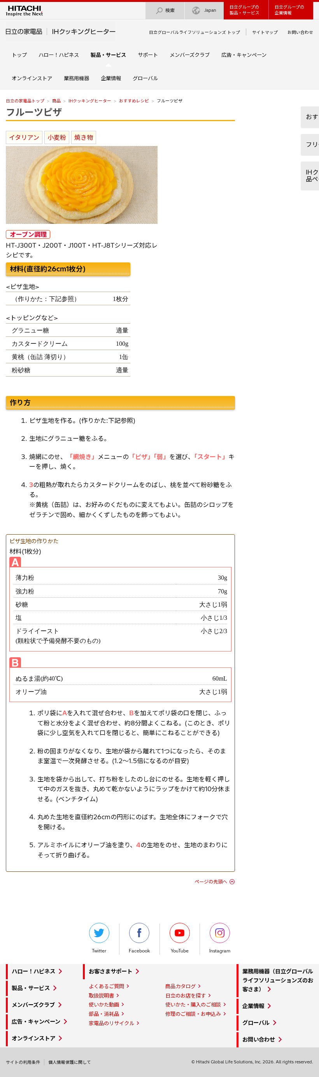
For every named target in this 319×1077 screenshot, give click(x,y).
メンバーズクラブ (190, 55)
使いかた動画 (104, 1004)
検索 (170, 10)
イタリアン (24, 137)
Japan (210, 10)
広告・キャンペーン (243, 55)
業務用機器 (76, 78)
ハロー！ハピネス (59, 55)
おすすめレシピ (134, 101)
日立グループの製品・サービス (244, 10)
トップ (19, 55)
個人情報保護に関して (69, 1062)
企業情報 (111, 78)
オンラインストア (32, 78)
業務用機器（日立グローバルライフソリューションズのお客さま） (277, 980)
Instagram (219, 951)
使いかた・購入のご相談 (193, 1004)
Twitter (99, 951)
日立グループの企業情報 (289, 10)
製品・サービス (31, 988)
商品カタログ (180, 986)
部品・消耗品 (104, 1014)
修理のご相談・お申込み (193, 1014)
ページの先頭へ (211, 882)
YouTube (180, 951)
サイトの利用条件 (23, 1062)
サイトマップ (265, 32)
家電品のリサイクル (111, 1023)
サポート (148, 55)
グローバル (145, 78)
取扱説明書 (101, 996)
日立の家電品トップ (25, 101)
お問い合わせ (300, 32)
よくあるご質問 (106, 986)
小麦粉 (56, 137)
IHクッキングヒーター (89, 101)
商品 (56, 101)
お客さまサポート (110, 971)
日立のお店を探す (185, 996)
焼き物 (83, 137)
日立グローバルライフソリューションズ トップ (194, 32)
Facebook (139, 951)
